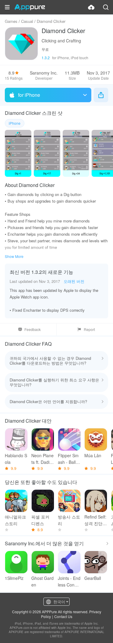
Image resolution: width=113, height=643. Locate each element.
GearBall (92, 578)
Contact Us (63, 616)
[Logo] (29, 7)
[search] (106, 7)
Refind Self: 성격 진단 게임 (95, 520)
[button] (7, 7)
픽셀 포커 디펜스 (40, 520)
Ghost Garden (42, 581)
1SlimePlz (14, 578)
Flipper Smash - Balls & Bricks (68, 458)
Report (89, 329)
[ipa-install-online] (91, 7)
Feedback (32, 329)
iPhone (14, 123)
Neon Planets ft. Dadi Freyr (42, 458)
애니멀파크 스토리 (15, 520)
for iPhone (29, 94)
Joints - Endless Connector (69, 581)
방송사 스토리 (69, 520)
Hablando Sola (16, 458)
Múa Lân (92, 455)
